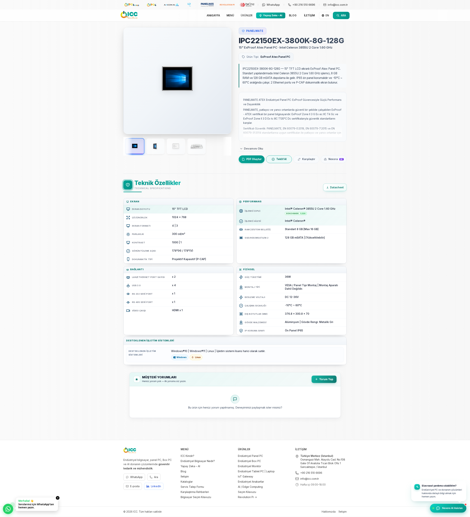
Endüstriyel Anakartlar (251, 481)
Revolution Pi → (247, 497)
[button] (438, 491)
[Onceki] (131, 80)
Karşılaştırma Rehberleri (195, 491)
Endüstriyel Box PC (249, 461)
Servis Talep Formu (192, 486)
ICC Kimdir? (187, 455)
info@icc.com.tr (309, 478)
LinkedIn (156, 486)
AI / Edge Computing (250, 486)
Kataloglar (187, 481)
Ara (156, 477)
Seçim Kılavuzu (247, 491)
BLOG (293, 15)
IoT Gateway (245, 476)
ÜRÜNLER (246, 15)
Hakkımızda (329, 511)
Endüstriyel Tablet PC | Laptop (256, 471)
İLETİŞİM (309, 15)
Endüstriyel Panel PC (250, 455)
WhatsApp (136, 477)
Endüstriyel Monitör (249, 466)
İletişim (185, 476)
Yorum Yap (326, 379)
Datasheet (337, 187)
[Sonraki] (223, 80)
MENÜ (230, 15)
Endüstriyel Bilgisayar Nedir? (198, 461)
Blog (183, 471)
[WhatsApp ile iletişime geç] (8, 509)
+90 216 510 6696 (311, 472)
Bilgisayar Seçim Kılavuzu (196, 497)
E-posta (135, 486)
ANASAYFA (213, 15)
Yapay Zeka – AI (190, 466)
